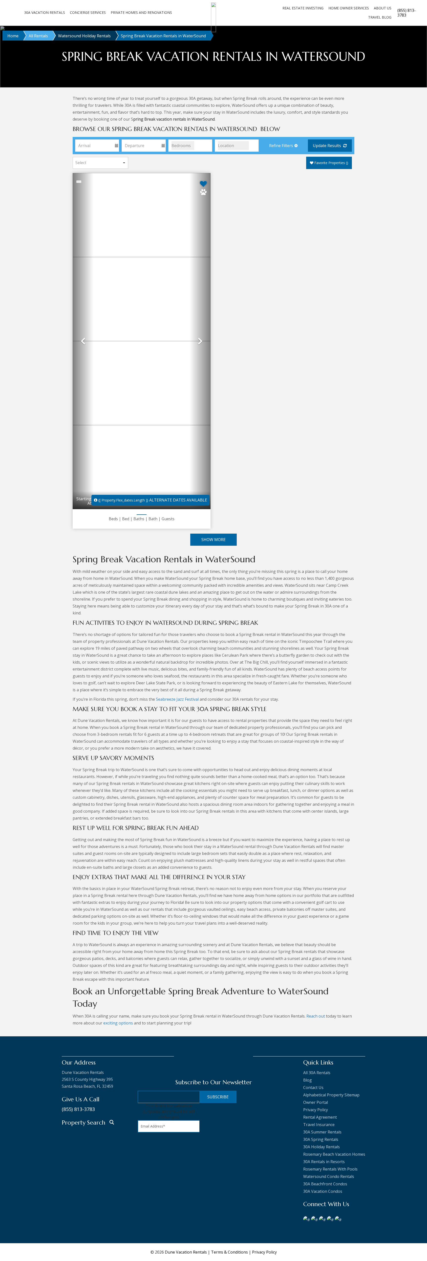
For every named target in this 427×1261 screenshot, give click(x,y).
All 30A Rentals (316, 1072)
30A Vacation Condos (322, 1191)
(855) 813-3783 (78, 1109)
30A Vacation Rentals (44, 12)
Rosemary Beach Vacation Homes (334, 1154)
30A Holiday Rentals (321, 1147)
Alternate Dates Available (152, 500)
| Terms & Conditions (228, 1252)
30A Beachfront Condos (325, 1184)
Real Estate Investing (302, 8)
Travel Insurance (319, 1124)
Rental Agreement (320, 1117)
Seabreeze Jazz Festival (177, 699)
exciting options (118, 1023)
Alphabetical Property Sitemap (331, 1095)
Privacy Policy (315, 1109)
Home (13, 36)
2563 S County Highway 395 (87, 1079)
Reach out (315, 1016)
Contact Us (313, 1087)
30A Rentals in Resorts (324, 1161)
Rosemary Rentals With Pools (330, 1169)
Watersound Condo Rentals (328, 1176)
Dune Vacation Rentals (186, 1252)
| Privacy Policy (263, 1252)
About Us (382, 8)
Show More (213, 539)
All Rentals (38, 36)
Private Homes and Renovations (141, 12)
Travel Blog (379, 17)
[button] (283, 145)
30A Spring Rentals (320, 1139)
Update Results (327, 145)
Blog (307, 1080)
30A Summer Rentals (322, 1132)
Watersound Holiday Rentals (84, 36)
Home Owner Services (348, 8)
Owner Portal (315, 1102)
